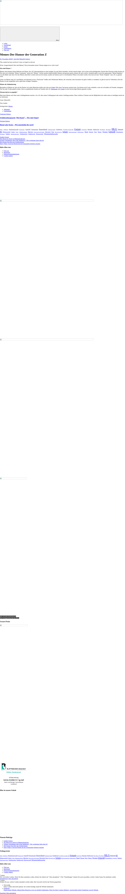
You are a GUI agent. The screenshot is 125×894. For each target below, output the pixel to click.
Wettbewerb (31, 134)
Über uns (6, 50)
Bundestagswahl (13, 129)
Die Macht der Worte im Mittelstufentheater (12, 139)
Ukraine (105, 132)
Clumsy (62, 89)
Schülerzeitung (80, 132)
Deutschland (43, 129)
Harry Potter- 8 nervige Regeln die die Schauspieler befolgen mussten (20, 144)
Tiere (95, 132)
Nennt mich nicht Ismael (39, 132)
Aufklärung (5, 129)
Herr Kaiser (108, 129)
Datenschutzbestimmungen (11, 154)
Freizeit (77, 129)
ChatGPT (28, 129)
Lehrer (17, 132)
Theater (91, 132)
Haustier (90, 129)
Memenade (54, 89)
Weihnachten (23, 134)
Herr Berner (102, 129)
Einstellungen (4, 878)
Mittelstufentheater (23, 132)
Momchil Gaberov (24, 59)
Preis (52, 132)
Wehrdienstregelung (15, 134)
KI (1, 132)
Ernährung (59, 129)
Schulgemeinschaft (73, 132)
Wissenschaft (39, 134)
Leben (5, 43)
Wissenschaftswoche (51, 134)
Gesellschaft (7, 45)
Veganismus (119, 132)
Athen (1, 129)
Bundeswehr (22, 129)
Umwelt (112, 132)
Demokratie (34, 129)
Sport (86, 132)
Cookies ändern (8, 156)
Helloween (96, 129)
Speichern (3, 893)
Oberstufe (48, 132)
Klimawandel (6, 132)
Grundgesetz (84, 129)
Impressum (7, 152)
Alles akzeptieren (13, 878)
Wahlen (8, 134)
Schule (6, 47)
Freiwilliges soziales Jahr (68, 129)
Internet (120, 129)
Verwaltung (2, 134)
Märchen (30, 132)
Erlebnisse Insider (51, 129)
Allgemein (7, 109)
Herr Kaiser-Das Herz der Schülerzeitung (12, 142)
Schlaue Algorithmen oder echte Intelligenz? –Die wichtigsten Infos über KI (22, 140)
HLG (114, 129)
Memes (10, 106)
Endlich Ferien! (4, 137)
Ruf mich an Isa (58, 132)
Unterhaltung (7, 48)
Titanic (100, 132)
